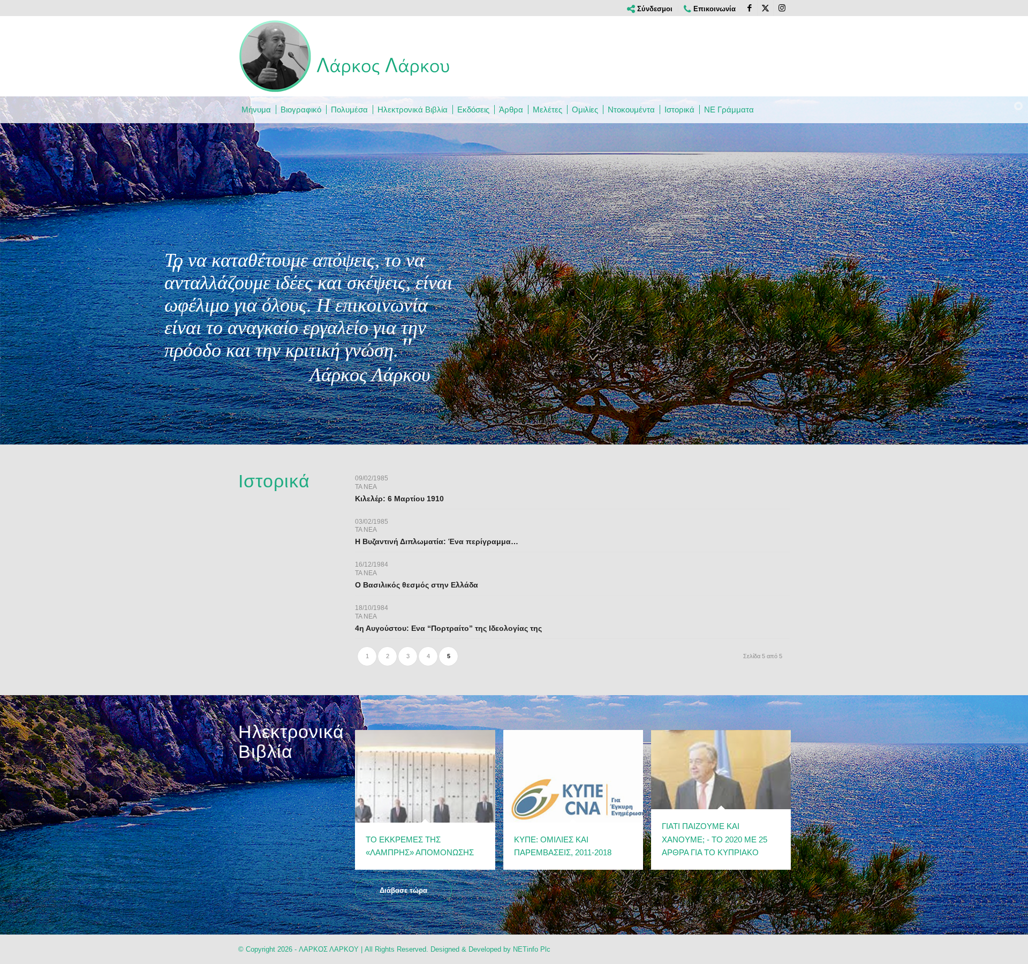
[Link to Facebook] (749, 8)
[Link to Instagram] (782, 8)
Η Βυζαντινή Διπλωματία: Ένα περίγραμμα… (436, 541)
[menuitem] (650, 8)
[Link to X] (765, 8)
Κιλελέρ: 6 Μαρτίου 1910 (399, 498)
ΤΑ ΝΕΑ (366, 487)
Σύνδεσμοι (653, 9)
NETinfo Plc (531, 949)
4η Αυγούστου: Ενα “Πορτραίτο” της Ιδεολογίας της (448, 628)
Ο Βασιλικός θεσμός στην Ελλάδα (416, 585)
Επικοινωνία (713, 9)
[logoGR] (345, 56)
